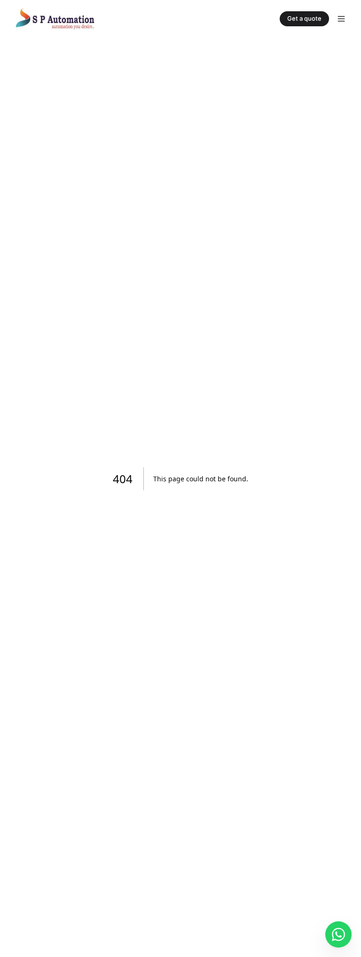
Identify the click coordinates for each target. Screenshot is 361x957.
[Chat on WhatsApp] (338, 934)
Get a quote (304, 18)
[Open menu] (341, 18)
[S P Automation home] (55, 19)
